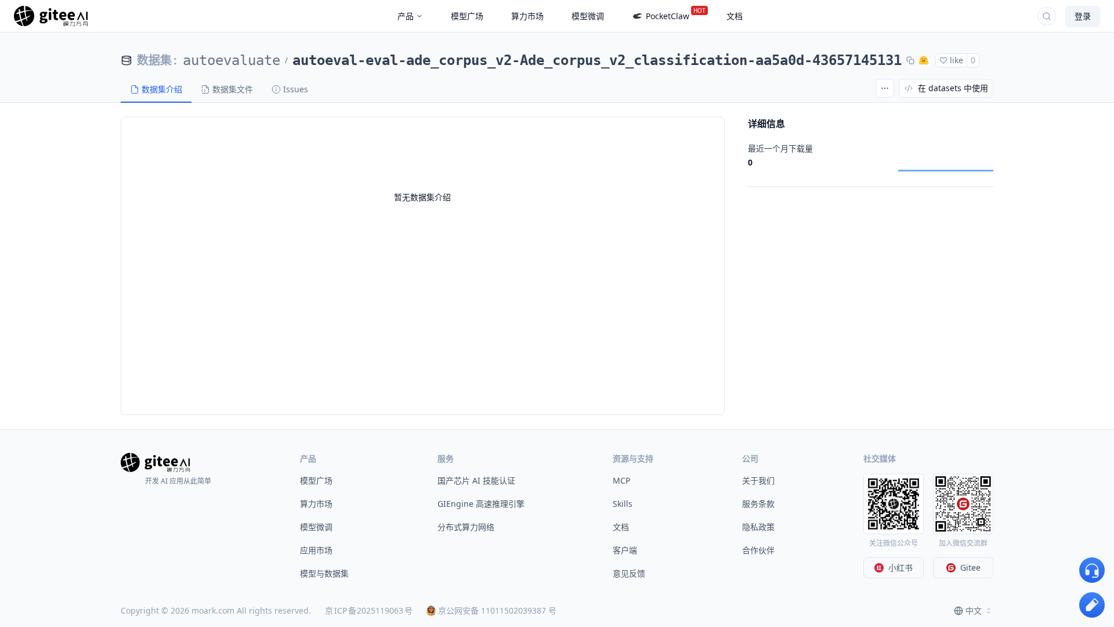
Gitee (970, 567)
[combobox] (973, 611)
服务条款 (758, 503)
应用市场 (316, 550)
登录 (1083, 15)
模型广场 (316, 480)
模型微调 (316, 526)
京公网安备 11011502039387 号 (497, 610)
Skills (622, 503)
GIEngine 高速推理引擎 (481, 503)
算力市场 (316, 503)
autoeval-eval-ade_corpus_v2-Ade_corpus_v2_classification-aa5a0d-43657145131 (597, 60)
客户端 (625, 550)
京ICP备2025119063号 (369, 610)
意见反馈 (629, 573)
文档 (621, 526)
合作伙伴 (758, 550)
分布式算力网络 (465, 526)
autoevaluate (231, 60)
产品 (405, 15)
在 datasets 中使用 (953, 87)
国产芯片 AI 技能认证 (476, 480)
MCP (621, 480)
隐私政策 (758, 526)
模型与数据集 (324, 573)
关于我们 (758, 480)
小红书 (900, 567)
